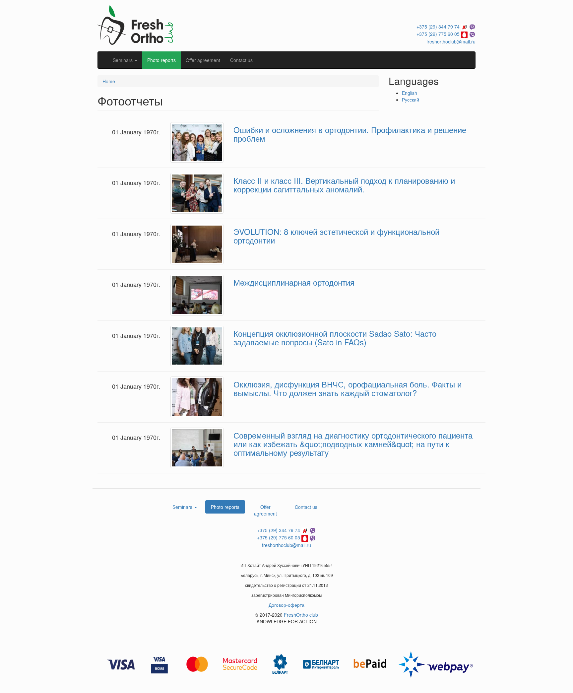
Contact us (241, 60)
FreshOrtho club (301, 614)
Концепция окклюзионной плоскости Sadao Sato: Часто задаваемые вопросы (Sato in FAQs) (334, 337)
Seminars (123, 60)
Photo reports (161, 60)
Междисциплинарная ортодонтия (293, 282)
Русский (410, 99)
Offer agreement (203, 60)
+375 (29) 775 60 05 (438, 34)
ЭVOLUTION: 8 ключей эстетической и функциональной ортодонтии (336, 236)
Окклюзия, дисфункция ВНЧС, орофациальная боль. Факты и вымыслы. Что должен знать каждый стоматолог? (347, 388)
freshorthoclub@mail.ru (451, 41)
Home (108, 81)
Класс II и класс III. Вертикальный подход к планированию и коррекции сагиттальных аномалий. (344, 184)
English (409, 93)
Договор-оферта (286, 604)
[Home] (135, 24)
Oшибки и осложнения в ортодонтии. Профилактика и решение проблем (349, 134)
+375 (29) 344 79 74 (438, 26)
